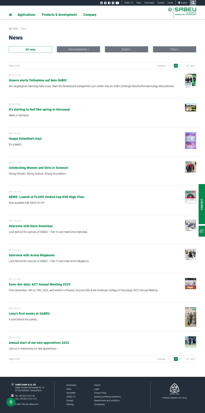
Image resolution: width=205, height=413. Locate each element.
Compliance (99, 404)
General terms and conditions (107, 400)
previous (161, 65)
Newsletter (71, 393)
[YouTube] (117, 2)
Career (170, 2)
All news (30, 49)
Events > (126, 49)
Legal (96, 389)
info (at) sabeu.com (30, 404)
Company (89, 15)
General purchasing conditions (107, 396)
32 (187, 65)
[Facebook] (109, 2)
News (138, 2)
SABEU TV (128, 2)
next (192, 65)
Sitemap (70, 404)
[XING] (105, 2)
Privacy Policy (100, 393)
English (184, 2)
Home (10, 14)
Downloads (149, 2)
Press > (175, 49)
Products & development (59, 15)
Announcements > (78, 49)
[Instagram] (113, 2)
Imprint (97, 385)
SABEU (15, 28)
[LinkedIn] (101, 2)
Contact (160, 2)
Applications (26, 15)
